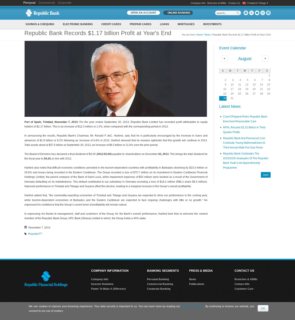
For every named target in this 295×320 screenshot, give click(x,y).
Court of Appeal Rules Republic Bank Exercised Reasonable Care (245, 119)
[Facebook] (246, 13)
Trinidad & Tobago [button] (257, 3)
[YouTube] (257, 13)
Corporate (64, 2)
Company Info (198, 3)
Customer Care (244, 288)
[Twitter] (251, 13)
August (245, 58)
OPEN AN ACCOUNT (143, 12)
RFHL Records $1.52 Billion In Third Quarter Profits (244, 130)
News (208, 34)
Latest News (230, 106)
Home (199, 34)
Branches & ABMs (216, 3)
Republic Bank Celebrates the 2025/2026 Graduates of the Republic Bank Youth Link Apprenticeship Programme (245, 160)
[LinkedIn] (268, 13)
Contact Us (234, 3)
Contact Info (242, 284)
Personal (29, 2)
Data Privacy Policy (192, 306)
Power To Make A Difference (108, 288)
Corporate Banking (158, 288)
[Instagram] (262, 13)
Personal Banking (158, 279)
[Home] (42, 12)
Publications (196, 284)
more (265, 175)
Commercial (46, 2)
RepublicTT (35, 233)
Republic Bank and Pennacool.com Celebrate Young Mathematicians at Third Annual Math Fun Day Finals (244, 143)
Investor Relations (102, 284)
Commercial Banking (160, 284)
